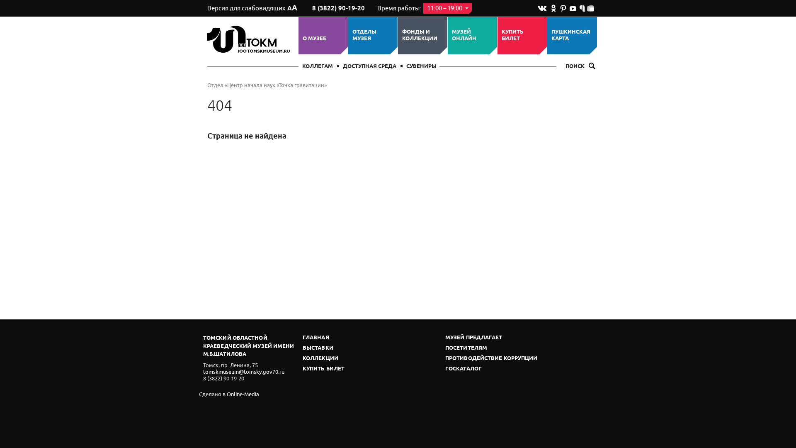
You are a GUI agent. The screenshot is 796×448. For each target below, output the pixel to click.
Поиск (575, 66)
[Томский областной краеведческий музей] (249, 39)
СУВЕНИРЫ (421, 66)
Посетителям (466, 348)
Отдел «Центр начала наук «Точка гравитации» (267, 85)
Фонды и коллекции (419, 35)
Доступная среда (369, 66)
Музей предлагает (473, 337)
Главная (316, 337)
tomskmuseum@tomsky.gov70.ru (243, 371)
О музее (314, 38)
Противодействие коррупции (491, 358)
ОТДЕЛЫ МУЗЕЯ (364, 35)
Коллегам (317, 66)
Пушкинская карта (570, 35)
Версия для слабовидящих (252, 8)
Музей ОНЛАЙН (464, 35)
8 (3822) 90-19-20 (338, 9)
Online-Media (243, 394)
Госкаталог (463, 369)
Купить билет (513, 35)
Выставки (318, 348)
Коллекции (320, 358)
